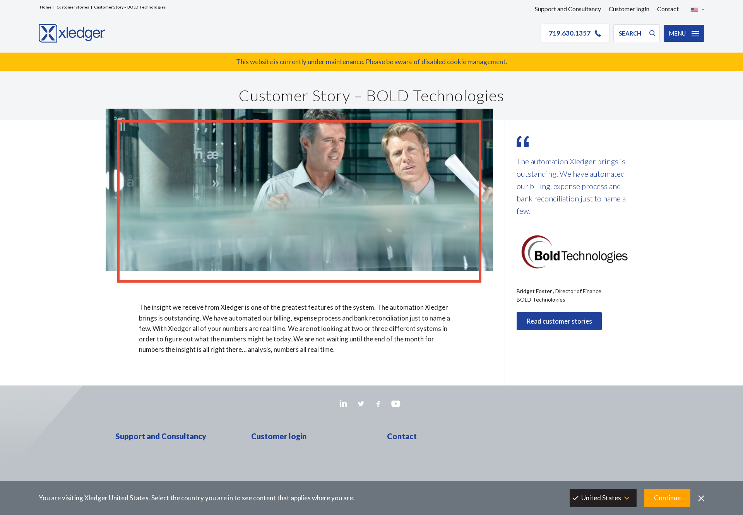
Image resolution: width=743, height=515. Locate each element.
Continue (667, 498)
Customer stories (72, 7)
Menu (677, 33)
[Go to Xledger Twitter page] (361, 404)
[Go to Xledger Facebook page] (378, 404)
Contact (668, 8)
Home (45, 7)
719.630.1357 (570, 33)
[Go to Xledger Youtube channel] (395, 404)
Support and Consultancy (568, 8)
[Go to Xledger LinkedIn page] (343, 404)
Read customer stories (559, 321)
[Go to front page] (72, 33)
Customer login (629, 8)
